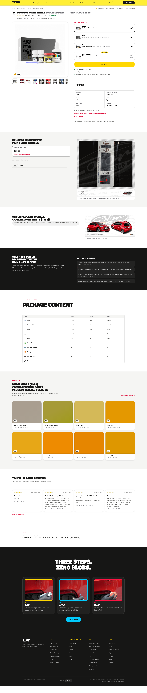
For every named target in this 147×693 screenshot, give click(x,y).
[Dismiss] (26, 687)
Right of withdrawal (114, 650)
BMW (71, 646)
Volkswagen (73, 643)
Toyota (72, 650)
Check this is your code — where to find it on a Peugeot (90, 114)
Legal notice (112, 643)
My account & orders (94, 643)
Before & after (93, 663)
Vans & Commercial (55, 656)
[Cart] (120, 2)
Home (13, 8)
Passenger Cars (54, 646)
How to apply (74, 3)
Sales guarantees (94, 666)
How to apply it (78, 116)
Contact (91, 669)
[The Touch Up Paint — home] (16, 2)
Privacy (110, 659)
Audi (71, 659)
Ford (71, 656)
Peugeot (29, 8)
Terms (110, 646)
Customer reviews (85, 3)
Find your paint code (62, 3)
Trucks (52, 659)
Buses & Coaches (54, 663)
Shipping (111, 653)
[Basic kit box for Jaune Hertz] (15, 81)
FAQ (94, 3)
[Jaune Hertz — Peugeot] (22, 81)
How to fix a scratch (94, 653)
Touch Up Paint (37, 3)
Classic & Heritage (55, 653)
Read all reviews (17, 514)
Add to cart (104, 64)
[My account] (116, 2)
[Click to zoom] (40, 49)
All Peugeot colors (127, 395)
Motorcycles (53, 650)
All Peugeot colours (29, 537)
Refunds (111, 656)
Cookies (111, 663)
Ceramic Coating (49, 3)
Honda (71, 653)
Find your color (128, 2)
